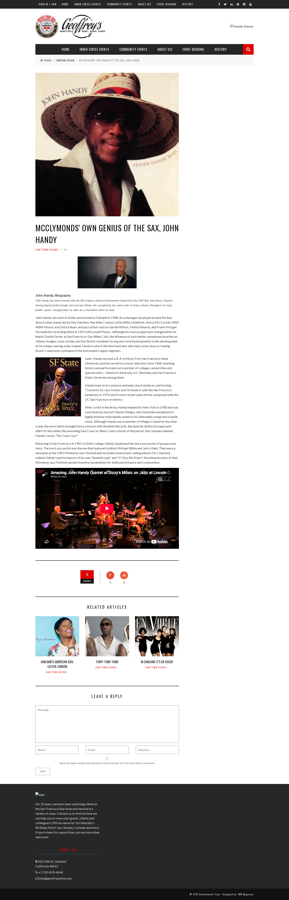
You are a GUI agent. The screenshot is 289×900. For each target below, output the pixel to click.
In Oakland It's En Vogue (157, 661)
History (187, 4)
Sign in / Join (47, 4)
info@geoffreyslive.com (55, 878)
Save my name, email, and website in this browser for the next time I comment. (107, 763)
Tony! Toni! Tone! (107, 661)
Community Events (119, 4)
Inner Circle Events (87, 4)
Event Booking (166, 4)
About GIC (144, 4)
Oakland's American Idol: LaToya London (57, 664)
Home (65, 4)
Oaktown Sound (46, 249)
